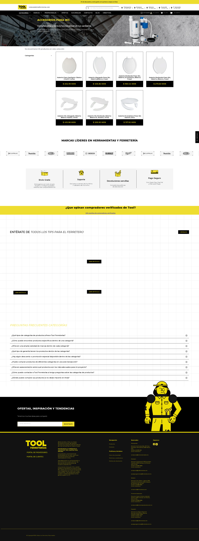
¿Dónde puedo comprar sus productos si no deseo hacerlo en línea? (40, 378)
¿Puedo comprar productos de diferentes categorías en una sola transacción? (44, 362)
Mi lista (165, 12)
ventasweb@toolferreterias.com (139, 470)
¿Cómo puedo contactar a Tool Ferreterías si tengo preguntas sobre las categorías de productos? (53, 372)
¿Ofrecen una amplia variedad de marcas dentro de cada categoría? (40, 346)
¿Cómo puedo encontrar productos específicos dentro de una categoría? (43, 341)
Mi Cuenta (156, 12)
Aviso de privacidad (115, 455)
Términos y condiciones (116, 458)
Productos (112, 444)
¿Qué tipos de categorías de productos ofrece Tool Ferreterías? (38, 335)
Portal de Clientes (35, 456)
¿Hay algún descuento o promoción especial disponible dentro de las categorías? (46, 357)
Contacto (111, 447)
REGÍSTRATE (68, 424)
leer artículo (20, 292)
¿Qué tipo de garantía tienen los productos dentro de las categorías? (41, 351)
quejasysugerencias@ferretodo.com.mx (141, 474)
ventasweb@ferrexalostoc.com (139, 489)
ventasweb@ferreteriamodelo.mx (140, 455)
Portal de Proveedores (37, 452)
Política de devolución (115, 461)
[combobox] (102, 8)
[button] (24, 13)
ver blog (183, 232)
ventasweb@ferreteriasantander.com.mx (141, 505)
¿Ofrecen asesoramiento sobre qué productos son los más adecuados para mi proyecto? (49, 367)
